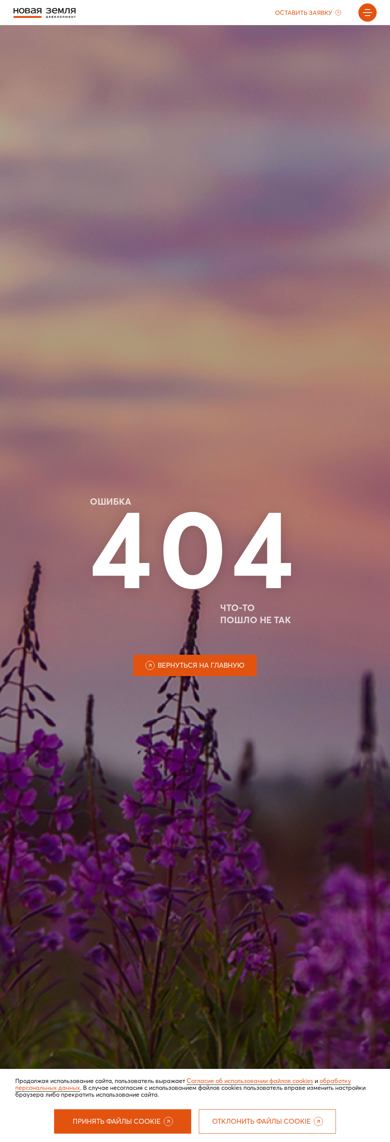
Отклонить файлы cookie (261, 1121)
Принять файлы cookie (117, 1121)
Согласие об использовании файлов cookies (250, 1081)
